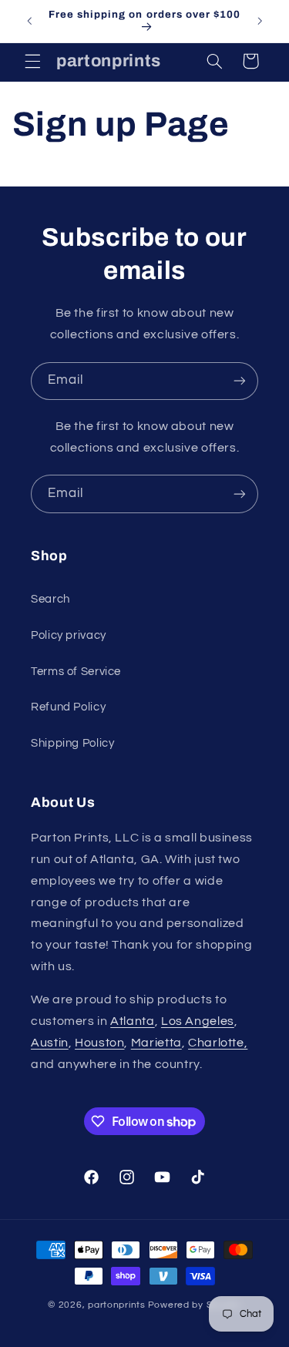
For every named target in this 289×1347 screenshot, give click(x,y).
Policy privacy (68, 635)
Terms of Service (76, 671)
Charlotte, (217, 1042)
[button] (32, 61)
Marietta (156, 1042)
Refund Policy (68, 707)
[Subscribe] (239, 381)
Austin (50, 1042)
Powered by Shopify (194, 1305)
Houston (99, 1042)
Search (50, 599)
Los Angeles (197, 1021)
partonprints (117, 1305)
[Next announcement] (260, 21)
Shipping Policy (72, 743)
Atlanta (132, 1021)
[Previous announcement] (29, 21)
